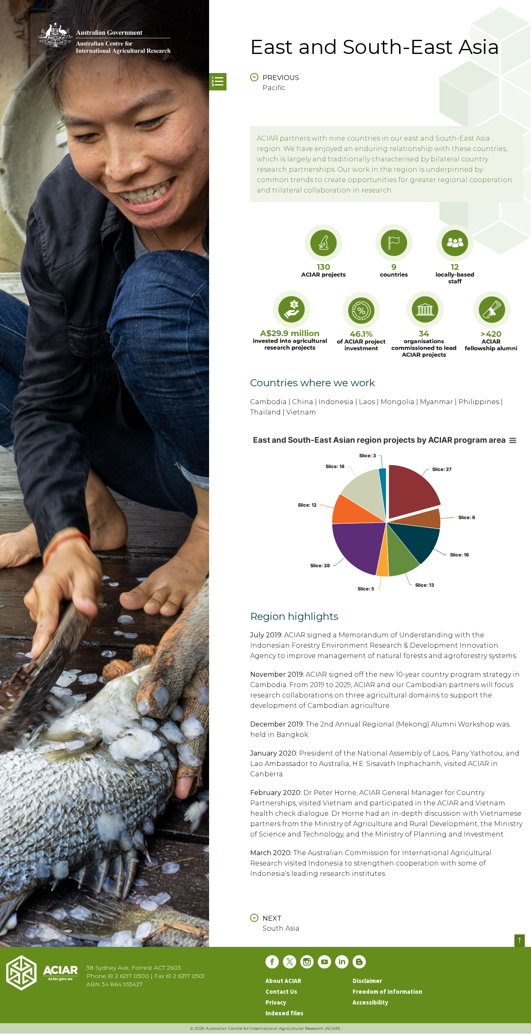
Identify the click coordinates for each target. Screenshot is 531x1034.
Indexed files (284, 1013)
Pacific (281, 83)
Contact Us (281, 991)
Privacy (276, 1002)
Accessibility (370, 1002)
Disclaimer (367, 981)
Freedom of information (387, 991)
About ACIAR (283, 981)
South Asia (281, 923)
